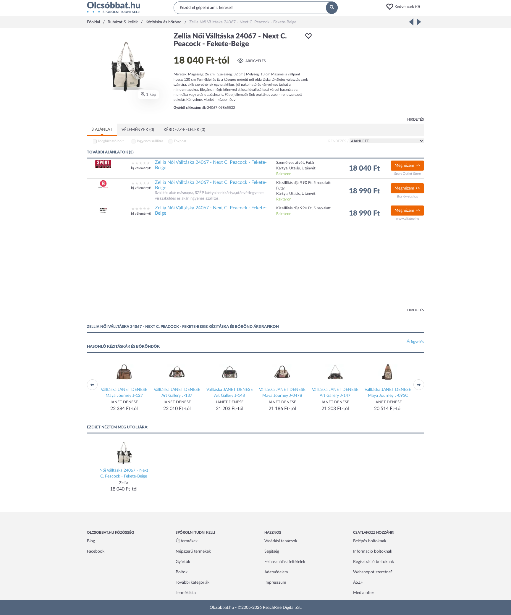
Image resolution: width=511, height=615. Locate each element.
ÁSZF (358, 582)
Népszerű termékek (193, 551)
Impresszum (275, 582)
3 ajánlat (101, 129)
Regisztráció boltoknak (373, 562)
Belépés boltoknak (369, 541)
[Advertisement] (371, 74)
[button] (405, 7)
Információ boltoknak (372, 551)
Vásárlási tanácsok (280, 541)
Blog (91, 541)
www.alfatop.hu (407, 218)
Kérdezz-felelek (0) (184, 130)
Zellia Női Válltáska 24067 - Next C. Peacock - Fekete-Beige (211, 165)
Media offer (363, 593)
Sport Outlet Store (407, 173)
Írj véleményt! (141, 168)
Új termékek (187, 541)
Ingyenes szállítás (150, 141)
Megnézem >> (407, 166)
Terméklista (186, 593)
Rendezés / (338, 141)
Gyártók (183, 562)
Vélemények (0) (138, 130)
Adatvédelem (276, 572)
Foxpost (180, 141)
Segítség (271, 551)
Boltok (181, 572)
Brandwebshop (407, 196)
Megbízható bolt (111, 141)
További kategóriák (192, 582)
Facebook (95, 551)
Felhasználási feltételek (284, 562)
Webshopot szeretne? (372, 572)
